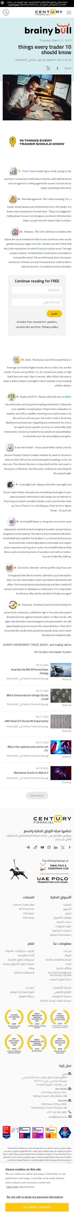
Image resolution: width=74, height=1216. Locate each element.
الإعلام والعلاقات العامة (58, 959)
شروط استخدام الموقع (22, 992)
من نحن (67, 951)
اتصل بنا (30, 987)
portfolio (66, 396)
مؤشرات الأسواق (62, 917)
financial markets (46, 248)
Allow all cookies (37, 1207)
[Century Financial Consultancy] (53, 12)
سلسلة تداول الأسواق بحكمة (18, 964)
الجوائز (68, 955)
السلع (68, 913)
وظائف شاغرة (63, 968)
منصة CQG (28, 913)
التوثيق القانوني (62, 992)
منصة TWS (28, 917)
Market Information (60, 935)
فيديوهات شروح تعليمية (21, 959)
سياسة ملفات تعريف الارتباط (56, 1000)
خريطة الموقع (26, 996)
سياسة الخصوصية (61, 996)
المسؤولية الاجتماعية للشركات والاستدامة (59, 973)
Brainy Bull (12, 678)
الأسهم (67, 909)
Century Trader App (23, 904)
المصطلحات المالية (24, 972)
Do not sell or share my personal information (35, 1197)
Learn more (12, 1187)
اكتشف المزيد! (13, 4)
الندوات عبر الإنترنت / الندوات (19, 951)
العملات (67, 904)
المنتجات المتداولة (61, 930)
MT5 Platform (26, 909)
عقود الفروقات (63, 926)
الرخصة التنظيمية (62, 987)
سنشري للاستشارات (25, 59)
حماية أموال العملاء (60, 979)
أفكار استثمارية (26, 955)
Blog (31, 968)
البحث (68, 964)
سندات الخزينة (64, 922)
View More (37, 795)
